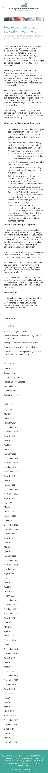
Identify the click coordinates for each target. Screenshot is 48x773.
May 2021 (8, 582)
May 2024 (8, 480)
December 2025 (11, 427)
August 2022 (9, 538)
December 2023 (11, 489)
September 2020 (11, 613)
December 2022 (11, 525)
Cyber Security (10, 373)
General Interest (33, 36)
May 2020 (8, 627)
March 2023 (9, 511)
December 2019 (11, 649)
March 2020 (9, 635)
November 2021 (11, 564)
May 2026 (8, 414)
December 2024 (11, 458)
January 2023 (9, 520)
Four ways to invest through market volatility (23, 347)
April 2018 (8, 706)
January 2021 (9, 596)
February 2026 (10, 423)
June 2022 (8, 542)
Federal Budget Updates (14, 382)
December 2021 (11, 560)
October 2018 (10, 684)
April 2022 (8, 551)
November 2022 (11, 529)
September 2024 (11, 471)
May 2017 (8, 737)
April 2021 (8, 587)
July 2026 (8, 409)
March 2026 (9, 418)
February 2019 (10, 671)
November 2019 (11, 653)
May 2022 (8, 547)
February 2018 (10, 715)
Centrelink (8, 368)
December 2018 (11, 675)
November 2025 (11, 431)
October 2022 (10, 533)
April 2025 (8, 445)
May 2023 (8, 507)
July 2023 (8, 502)
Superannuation (11, 390)
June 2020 (8, 622)
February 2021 (10, 591)
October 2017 (10, 729)
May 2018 (8, 702)
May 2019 (8, 662)
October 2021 (10, 569)
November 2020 (11, 604)
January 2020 (9, 644)
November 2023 (11, 493)
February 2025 (10, 454)
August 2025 (9, 436)
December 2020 (11, 600)
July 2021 (8, 578)
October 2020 (10, 609)
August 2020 (9, 618)
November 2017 (11, 724)
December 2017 (11, 720)
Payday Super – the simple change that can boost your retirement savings (22, 352)
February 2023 (10, 516)
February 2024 (10, 485)
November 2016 (11, 742)
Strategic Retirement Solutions (17, 38)
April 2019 (8, 666)
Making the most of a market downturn (21, 342)
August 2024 (9, 476)
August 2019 (9, 658)
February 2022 (10, 556)
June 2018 (8, 698)
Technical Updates (12, 395)
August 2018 (9, 689)
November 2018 (11, 680)
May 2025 (8, 440)
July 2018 (8, 693)
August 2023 (9, 498)
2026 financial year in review (16, 331)
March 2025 (9, 449)
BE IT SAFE (28, 772)
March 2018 (9, 711)
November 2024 (11, 462)
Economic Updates (12, 377)
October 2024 (10, 467)
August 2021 (9, 573)
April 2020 (8, 631)
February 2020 (10, 640)
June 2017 (8, 733)
